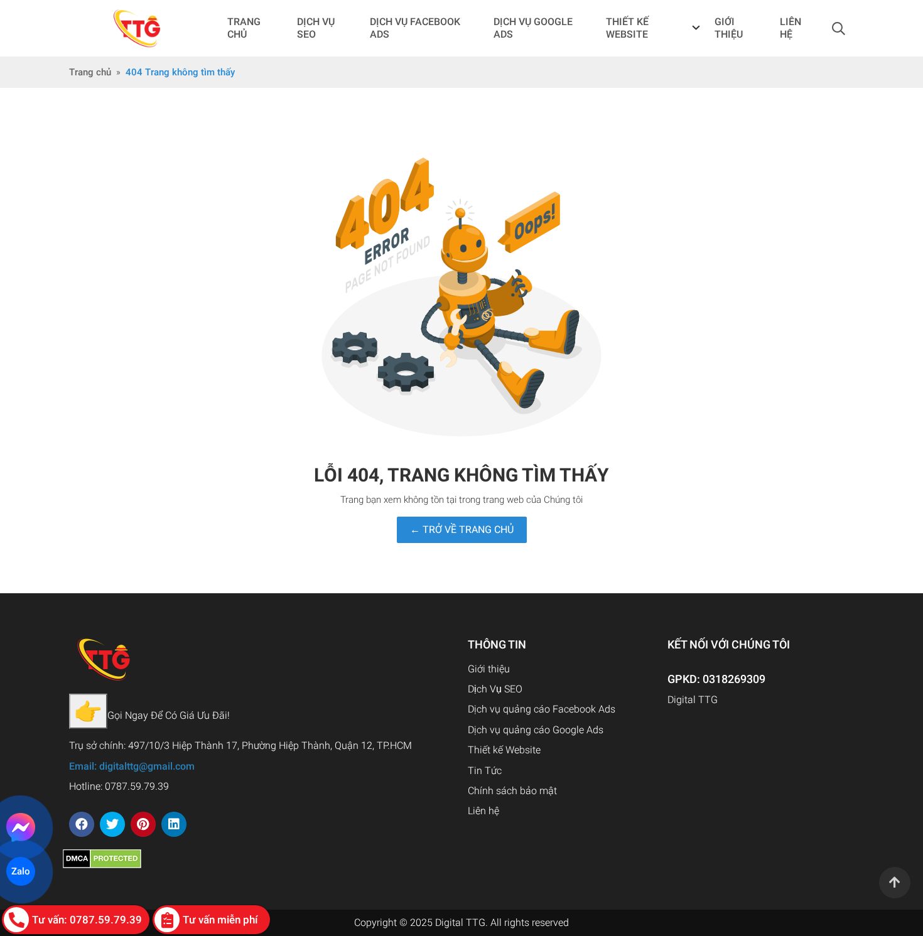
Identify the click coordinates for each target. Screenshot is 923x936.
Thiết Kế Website (627, 28)
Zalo (20, 871)
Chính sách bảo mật (512, 791)
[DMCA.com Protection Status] (102, 858)
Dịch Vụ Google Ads (533, 28)
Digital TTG (692, 700)
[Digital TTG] (137, 28)
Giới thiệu (729, 28)
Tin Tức (485, 771)
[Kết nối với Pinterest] (143, 824)
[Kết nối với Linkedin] (173, 824)
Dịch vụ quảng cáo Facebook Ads (541, 709)
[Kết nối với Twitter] (112, 824)
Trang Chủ (244, 28)
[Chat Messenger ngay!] (21, 827)
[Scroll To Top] (894, 882)
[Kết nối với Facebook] (81, 824)
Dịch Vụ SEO (316, 28)
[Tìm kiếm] (838, 28)
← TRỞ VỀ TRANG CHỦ (462, 529)
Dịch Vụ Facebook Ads (415, 28)
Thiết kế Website (504, 750)
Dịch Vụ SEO (495, 689)
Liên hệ (483, 811)
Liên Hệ (790, 28)
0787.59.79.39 (137, 786)
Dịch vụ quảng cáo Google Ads (535, 730)
